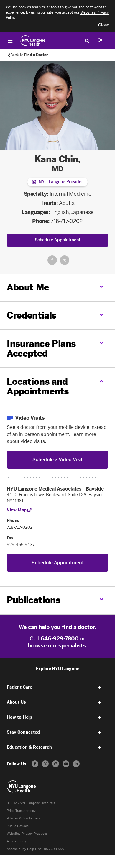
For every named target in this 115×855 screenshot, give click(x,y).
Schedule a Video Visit (57, 459)
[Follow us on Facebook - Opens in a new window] (35, 763)
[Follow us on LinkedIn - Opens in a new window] (76, 763)
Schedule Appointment (57, 239)
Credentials (31, 315)
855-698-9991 (55, 849)
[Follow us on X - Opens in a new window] (45, 763)
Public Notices (18, 826)
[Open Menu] (10, 40)
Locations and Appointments (37, 387)
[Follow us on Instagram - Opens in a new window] (55, 763)
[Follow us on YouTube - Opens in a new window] (66, 763)
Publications (33, 600)
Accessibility (16, 841)
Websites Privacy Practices (27, 834)
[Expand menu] (100, 687)
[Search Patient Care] (87, 40)
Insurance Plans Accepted (41, 349)
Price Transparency (21, 811)
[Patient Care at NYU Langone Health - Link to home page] (33, 40)
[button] (103, 25)
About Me (28, 287)
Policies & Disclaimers (23, 818)
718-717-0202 (67, 221)
